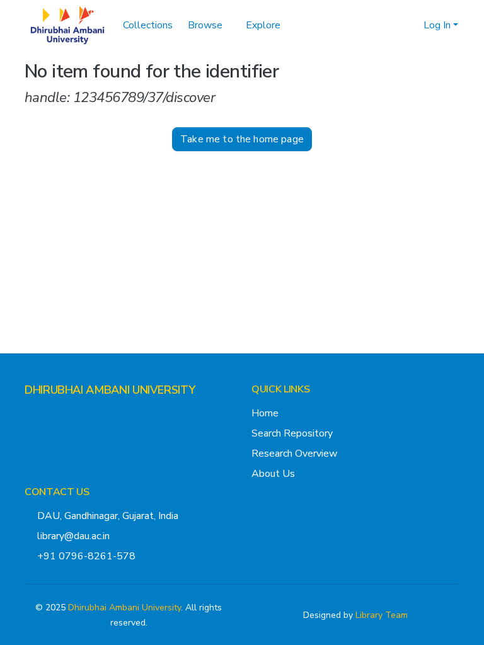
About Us (273, 474)
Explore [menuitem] (263, 25)
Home (265, 413)
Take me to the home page (242, 139)
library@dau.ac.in (73, 536)
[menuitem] (209, 25)
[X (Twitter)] (30, 414)
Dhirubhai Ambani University (124, 608)
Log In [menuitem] (437, 25)
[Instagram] (50, 414)
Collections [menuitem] (148, 25)
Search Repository (292, 433)
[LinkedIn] (70, 414)
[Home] (67, 25)
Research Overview (294, 453)
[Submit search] (393, 25)
